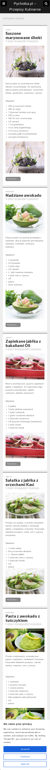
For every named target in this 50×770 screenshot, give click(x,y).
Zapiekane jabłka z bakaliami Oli (23, 343)
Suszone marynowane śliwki (24, 35)
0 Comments (33, 41)
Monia (10, 41)
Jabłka (9, 337)
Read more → (13, 179)
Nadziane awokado (24, 195)
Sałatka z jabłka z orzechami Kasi (22, 482)
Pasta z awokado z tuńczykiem (23, 618)
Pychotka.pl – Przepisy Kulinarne (25, 6)
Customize (25, 757)
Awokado (10, 191)
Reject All (25, 764)
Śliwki (8, 30)
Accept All (25, 749)
